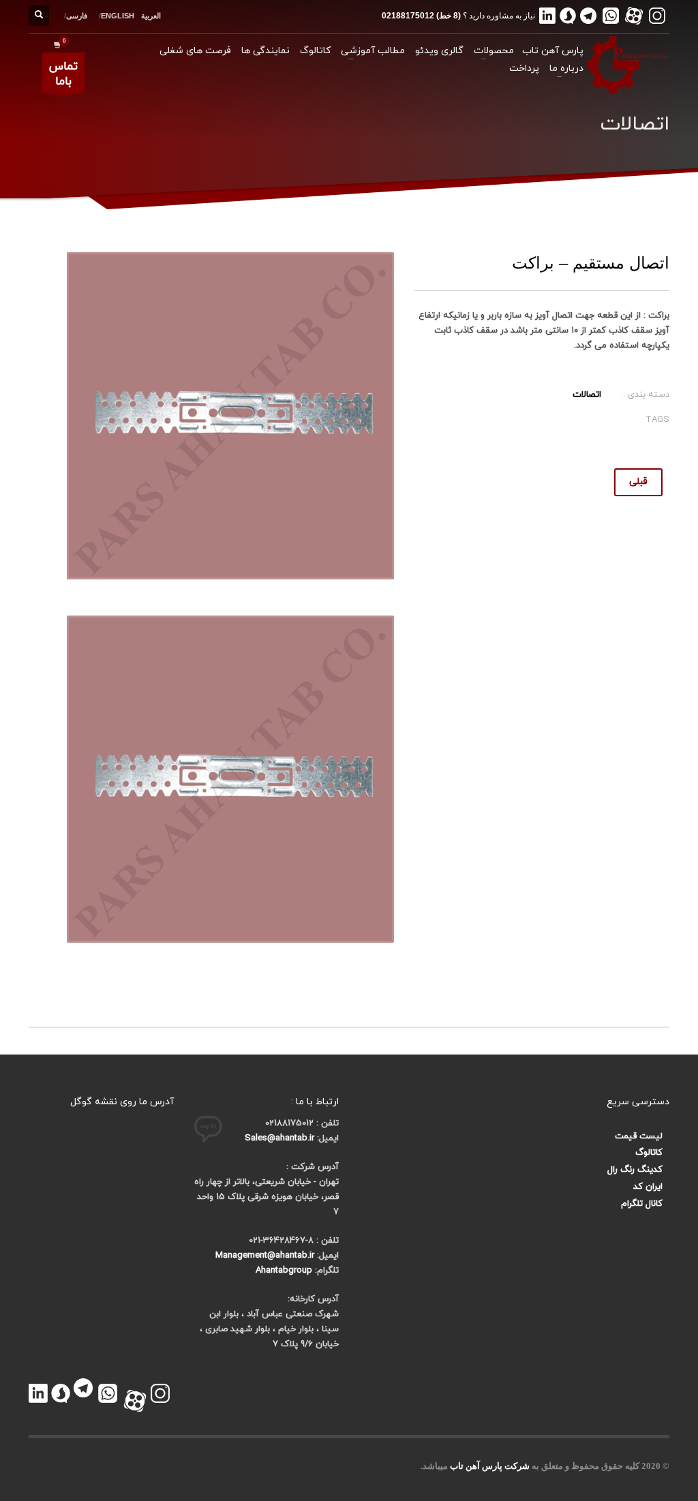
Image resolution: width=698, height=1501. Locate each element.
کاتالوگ (649, 1153)
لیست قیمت (639, 1136)
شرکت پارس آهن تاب (490, 1466)
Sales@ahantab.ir (279, 1138)
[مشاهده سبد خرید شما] (54, 44)
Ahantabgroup (284, 1270)
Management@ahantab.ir (264, 1255)
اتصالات (587, 395)
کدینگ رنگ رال (635, 1170)
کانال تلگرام (642, 1204)
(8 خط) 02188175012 (421, 15)
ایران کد (648, 1187)
